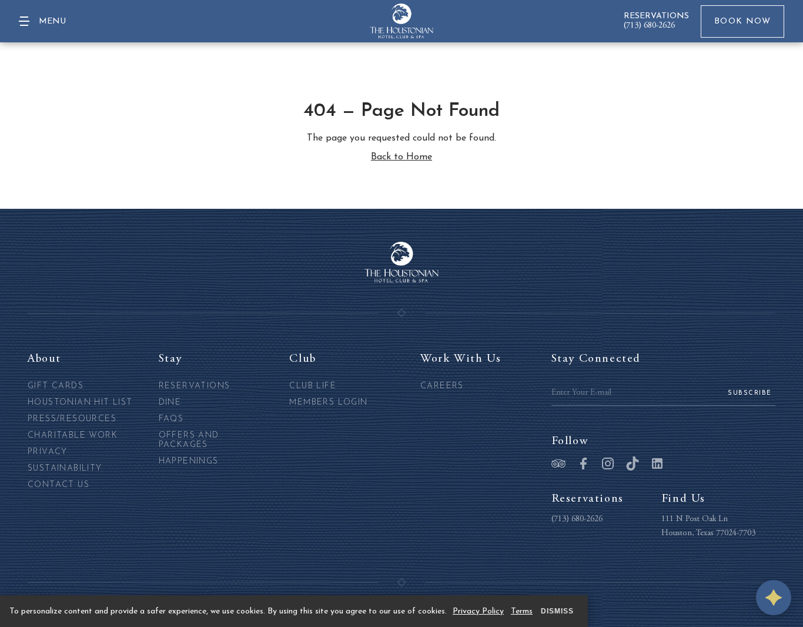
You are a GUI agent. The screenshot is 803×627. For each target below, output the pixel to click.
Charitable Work (73, 435)
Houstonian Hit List (80, 402)
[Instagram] (608, 464)
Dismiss (557, 611)
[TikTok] (632, 464)
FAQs (171, 419)
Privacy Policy (478, 611)
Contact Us (58, 485)
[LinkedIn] (657, 464)
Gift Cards (55, 386)
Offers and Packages (189, 440)
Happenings (189, 461)
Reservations (194, 386)
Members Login (328, 402)
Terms (522, 611)
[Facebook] (583, 464)
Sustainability (65, 468)
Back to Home (401, 157)
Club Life (312, 386)
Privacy (48, 452)
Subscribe (750, 393)
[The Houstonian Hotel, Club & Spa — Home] (401, 21)
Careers (442, 386)
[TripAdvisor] (558, 464)
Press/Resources (72, 419)
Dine (170, 402)
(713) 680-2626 (649, 26)
